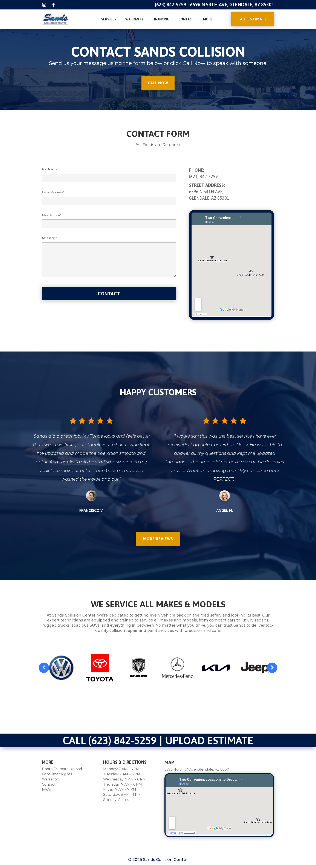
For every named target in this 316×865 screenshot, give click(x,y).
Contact (186, 19)
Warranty (134, 19)
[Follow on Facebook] (53, 5)
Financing (160, 19)
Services (108, 19)
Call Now (158, 83)
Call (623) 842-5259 (109, 740)
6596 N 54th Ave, (206, 191)
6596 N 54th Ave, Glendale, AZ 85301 (232, 4)
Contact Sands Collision (158, 52)
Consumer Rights (57, 774)
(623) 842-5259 (170, 4)
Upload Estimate (209, 740)
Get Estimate (252, 19)
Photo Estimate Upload (62, 769)
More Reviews (158, 539)
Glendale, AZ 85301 (209, 198)
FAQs (46, 789)
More (208, 19)
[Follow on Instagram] (44, 5)
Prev (44, 668)
